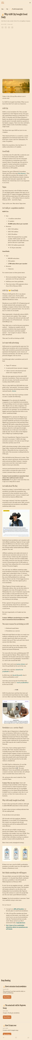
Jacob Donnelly (17, 675)
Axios (14, 391)
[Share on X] (6, 27)
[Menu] (30, 2)
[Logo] (2, 2)
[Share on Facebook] (2, 27)
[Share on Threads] (9, 27)
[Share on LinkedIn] (12, 27)
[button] (7, 997)
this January (22, 173)
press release (21, 664)
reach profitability (23, 683)
